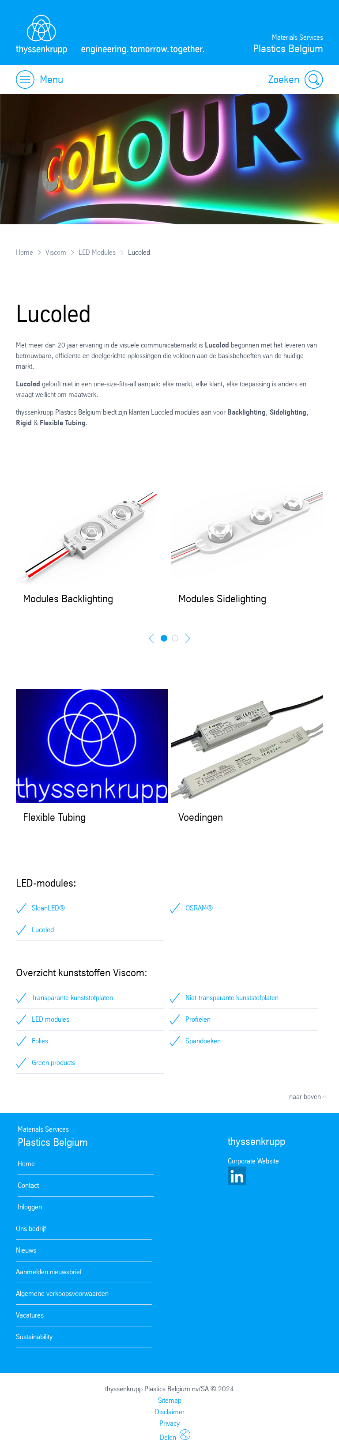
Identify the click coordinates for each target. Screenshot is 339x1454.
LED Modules (97, 252)
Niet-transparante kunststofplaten (232, 997)
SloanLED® (48, 908)
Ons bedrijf (31, 1228)
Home (24, 252)
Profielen (198, 1019)
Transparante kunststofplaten (72, 997)
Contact (28, 1185)
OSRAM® (199, 908)
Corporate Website (253, 1161)
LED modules (50, 1019)
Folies (40, 1041)
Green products (53, 1062)
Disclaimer (170, 1412)
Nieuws (26, 1250)
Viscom (55, 252)
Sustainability (34, 1337)
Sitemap (169, 1400)
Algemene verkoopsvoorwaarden (62, 1293)
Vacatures (30, 1315)
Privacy (169, 1423)
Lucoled (43, 929)
